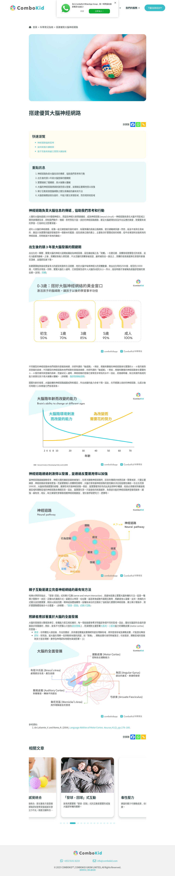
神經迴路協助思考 (46, 142)
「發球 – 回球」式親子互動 (78, 605)
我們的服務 (131, 7)
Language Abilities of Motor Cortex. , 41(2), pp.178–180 (100, 727)
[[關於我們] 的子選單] (120, 8)
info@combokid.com (107, 860)
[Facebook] (132, 124)
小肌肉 (112, 625)
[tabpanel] (87, 787)
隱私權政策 (91, 870)
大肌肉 (104, 625)
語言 (36, 632)
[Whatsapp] (138, 124)
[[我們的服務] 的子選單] (139, 8)
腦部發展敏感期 (77, 376)
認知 (36, 635)
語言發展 (76, 625)
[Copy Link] (143, 124)
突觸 (44, 272)
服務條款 (83, 870)
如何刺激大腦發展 (46, 147)
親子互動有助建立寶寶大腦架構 (52, 151)
